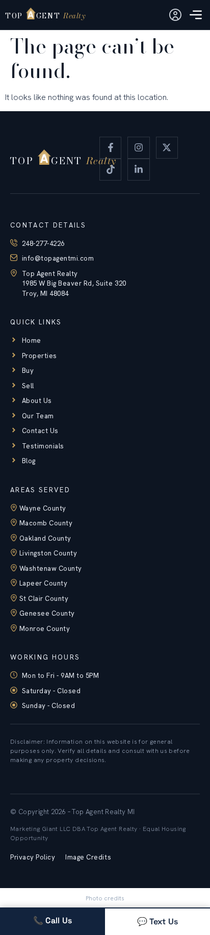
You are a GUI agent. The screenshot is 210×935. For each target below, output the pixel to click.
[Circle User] (175, 15)
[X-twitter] (167, 148)
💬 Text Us (157, 921)
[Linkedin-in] (138, 170)
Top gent (45, 15)
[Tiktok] (110, 170)
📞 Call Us (52, 920)
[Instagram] (138, 148)
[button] (196, 16)
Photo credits (105, 898)
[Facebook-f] (110, 148)
